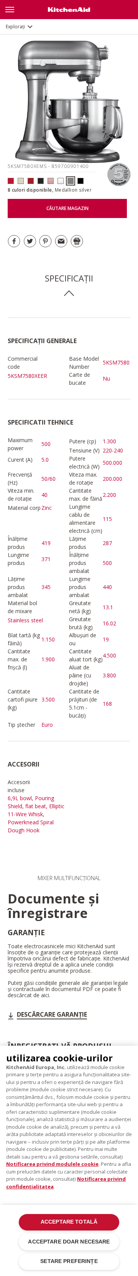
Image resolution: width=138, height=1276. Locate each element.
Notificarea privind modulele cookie (52, 1163)
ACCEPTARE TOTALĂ (69, 1222)
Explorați (15, 26)
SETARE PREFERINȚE (68, 1261)
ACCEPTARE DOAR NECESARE (69, 1242)
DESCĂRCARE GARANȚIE (52, 1014)
